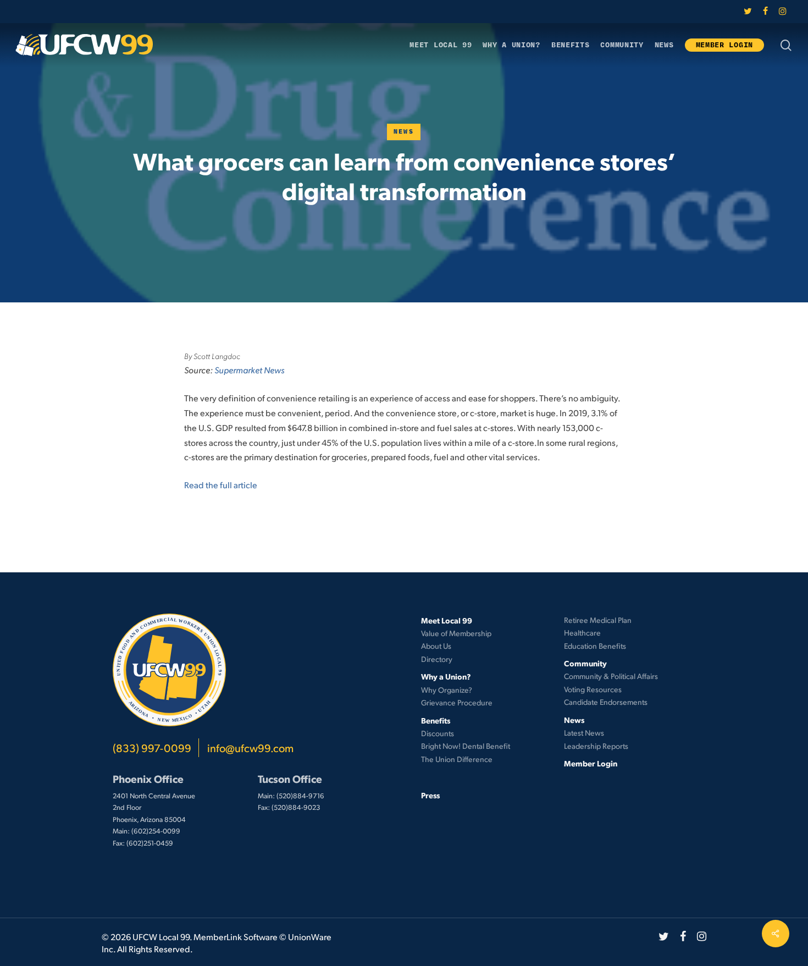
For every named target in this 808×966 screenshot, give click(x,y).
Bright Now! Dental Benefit (465, 745)
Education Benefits (595, 645)
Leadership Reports (596, 745)
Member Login (590, 763)
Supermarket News (249, 370)
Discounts (437, 733)
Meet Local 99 (446, 620)
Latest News (584, 732)
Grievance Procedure (456, 702)
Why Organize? (446, 689)
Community (585, 663)
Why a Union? (446, 676)
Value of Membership (456, 633)
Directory (436, 659)
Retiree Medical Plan (598, 620)
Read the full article (220, 484)
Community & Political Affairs (611, 676)
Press (430, 795)
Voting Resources (593, 689)
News (404, 131)
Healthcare (582, 632)
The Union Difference (456, 759)
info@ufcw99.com (250, 748)
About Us (436, 645)
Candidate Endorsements (605, 701)
